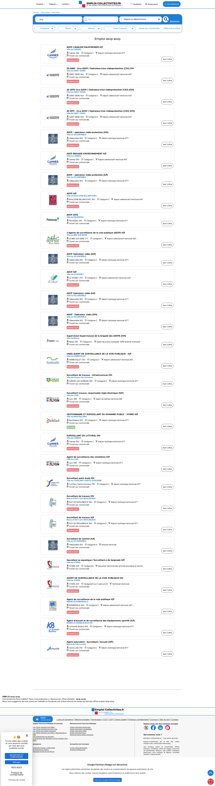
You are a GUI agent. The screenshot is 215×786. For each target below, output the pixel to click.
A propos (154, 719)
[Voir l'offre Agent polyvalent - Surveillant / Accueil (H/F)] (107, 648)
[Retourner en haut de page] (211, 773)
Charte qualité (121, 719)
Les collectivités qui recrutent (43, 737)
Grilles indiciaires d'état (78, 731)
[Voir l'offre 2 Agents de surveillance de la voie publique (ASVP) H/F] (107, 239)
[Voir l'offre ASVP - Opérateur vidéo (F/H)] (107, 321)
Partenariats (96, 719)
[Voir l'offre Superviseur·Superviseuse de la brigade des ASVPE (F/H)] (107, 341)
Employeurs (153, 4)
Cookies (174, 719)
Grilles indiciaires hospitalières (81, 729)
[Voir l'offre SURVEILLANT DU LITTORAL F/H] (107, 442)
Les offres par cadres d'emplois (44, 731)
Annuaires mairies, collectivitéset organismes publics (44, 749)
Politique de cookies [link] (16, 780)
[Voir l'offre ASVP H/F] (107, 200)
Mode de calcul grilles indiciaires (81, 735)
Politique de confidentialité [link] (16, 773)
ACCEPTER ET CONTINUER (17, 756)
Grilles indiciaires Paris (78, 733)
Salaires (52, 4)
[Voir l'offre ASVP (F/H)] (107, 219)
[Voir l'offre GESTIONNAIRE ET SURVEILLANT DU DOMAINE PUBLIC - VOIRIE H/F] (107, 421)
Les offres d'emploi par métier (44, 727)
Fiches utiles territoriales (78, 748)
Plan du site (165, 719)
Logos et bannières (65, 719)
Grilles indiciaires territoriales (80, 727)
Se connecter (173, 4)
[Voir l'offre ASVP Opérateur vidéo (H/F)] (107, 259)
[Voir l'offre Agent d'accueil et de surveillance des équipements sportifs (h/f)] (107, 627)
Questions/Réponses (77, 750)
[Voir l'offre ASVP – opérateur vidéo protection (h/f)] (107, 180)
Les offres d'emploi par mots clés (45, 729)
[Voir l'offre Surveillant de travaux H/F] (107, 524)
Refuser (16, 762)
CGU (105, 719)
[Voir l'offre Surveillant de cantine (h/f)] (107, 545)
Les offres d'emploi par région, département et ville (49, 734)
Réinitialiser (175, 21)
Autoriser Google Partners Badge (107, 780)
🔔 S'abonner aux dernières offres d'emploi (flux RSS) (50, 739)
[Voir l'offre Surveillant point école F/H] (107, 483)
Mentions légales (82, 719)
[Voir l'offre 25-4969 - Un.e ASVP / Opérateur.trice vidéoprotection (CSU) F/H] (107, 75)
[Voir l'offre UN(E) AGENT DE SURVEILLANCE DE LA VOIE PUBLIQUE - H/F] (107, 360)
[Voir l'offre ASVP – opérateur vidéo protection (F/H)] (107, 139)
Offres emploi (45, 12)
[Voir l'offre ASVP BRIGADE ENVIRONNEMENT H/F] (107, 160)
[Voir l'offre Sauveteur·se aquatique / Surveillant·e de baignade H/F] (107, 565)
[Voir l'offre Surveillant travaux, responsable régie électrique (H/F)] (107, 400)
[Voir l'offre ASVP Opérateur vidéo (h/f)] (107, 300)
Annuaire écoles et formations (43, 751)
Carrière (65, 4)
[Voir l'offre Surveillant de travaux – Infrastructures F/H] (107, 380)
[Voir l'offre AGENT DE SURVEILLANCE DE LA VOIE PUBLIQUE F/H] (107, 584)
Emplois (40, 4)
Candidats (137, 4)
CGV (111, 719)
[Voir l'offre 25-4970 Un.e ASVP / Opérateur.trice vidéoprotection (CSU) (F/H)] (107, 96)
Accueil (36, 12)
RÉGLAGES (16, 767)
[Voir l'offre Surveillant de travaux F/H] (107, 503)
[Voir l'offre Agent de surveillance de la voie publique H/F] (107, 606)
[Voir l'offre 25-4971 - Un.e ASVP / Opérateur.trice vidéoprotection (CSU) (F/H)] (107, 117)
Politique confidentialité (138, 719)
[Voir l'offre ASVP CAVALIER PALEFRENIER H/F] (107, 54)
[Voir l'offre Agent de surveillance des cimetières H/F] (107, 463)
